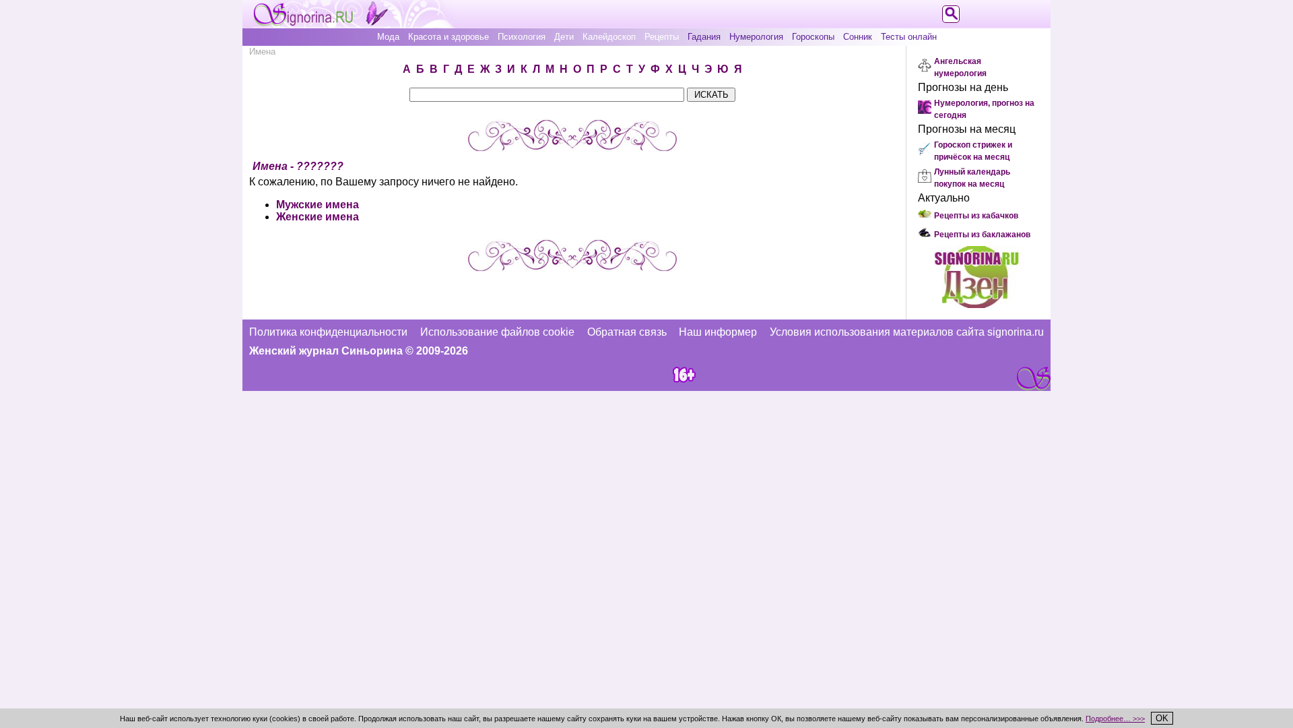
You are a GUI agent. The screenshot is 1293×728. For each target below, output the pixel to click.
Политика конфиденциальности (328, 332)
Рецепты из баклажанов (982, 234)
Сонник (857, 37)
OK (1162, 718)
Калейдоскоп (609, 37)
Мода (388, 37)
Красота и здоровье (448, 37)
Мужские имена (317, 204)
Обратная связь (627, 332)
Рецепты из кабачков (976, 215)
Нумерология (756, 37)
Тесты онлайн (909, 37)
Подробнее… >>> (1115, 719)
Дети (564, 37)
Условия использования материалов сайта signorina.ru (907, 332)
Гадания (704, 37)
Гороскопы (813, 37)
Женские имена (317, 216)
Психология (521, 37)
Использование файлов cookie (497, 332)
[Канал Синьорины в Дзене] (976, 304)
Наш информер (718, 332)
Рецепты (661, 37)
